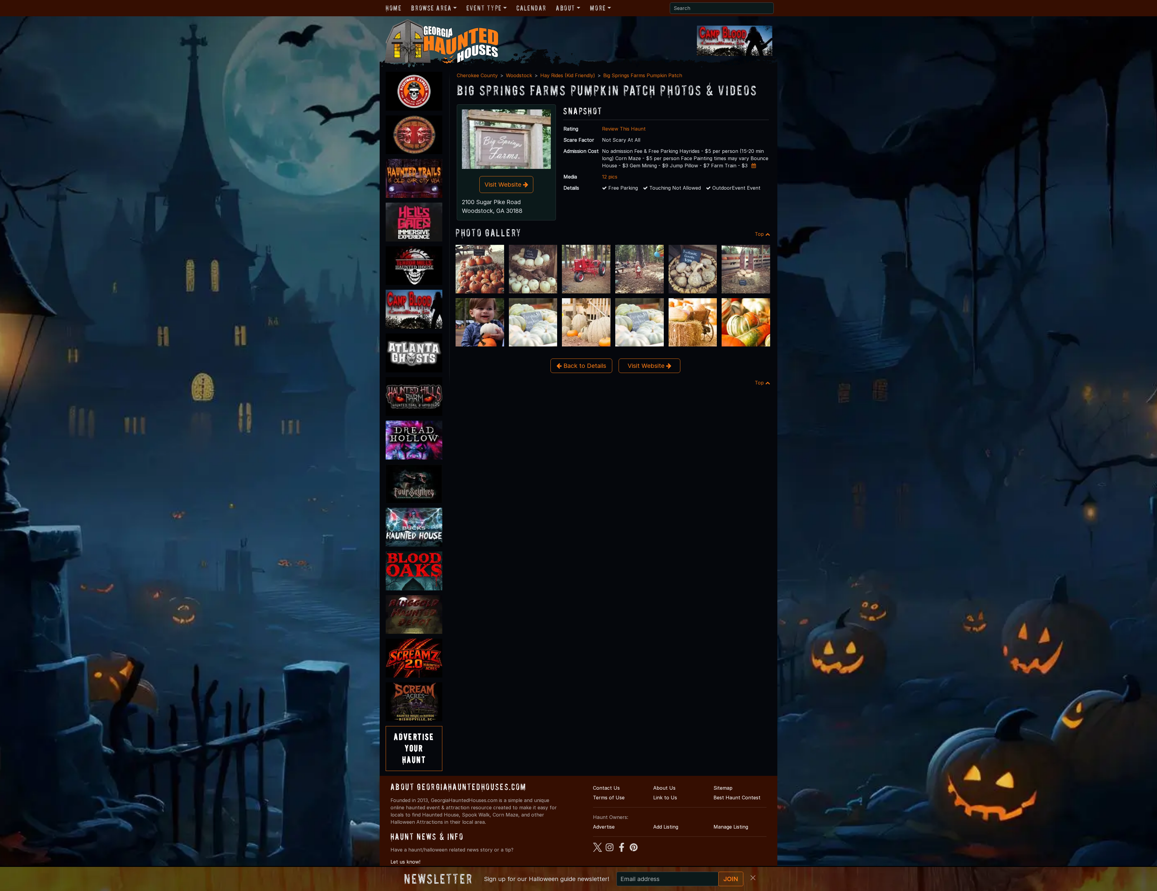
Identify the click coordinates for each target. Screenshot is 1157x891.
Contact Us (606, 788)
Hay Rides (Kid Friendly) (567, 75)
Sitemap (722, 788)
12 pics (609, 177)
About (565, 8)
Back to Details (584, 365)
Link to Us (665, 798)
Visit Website (503, 184)
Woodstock (519, 75)
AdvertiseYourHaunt (414, 748)
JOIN (730, 879)
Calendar (531, 8)
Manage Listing (730, 827)
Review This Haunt (624, 129)
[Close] (753, 877)
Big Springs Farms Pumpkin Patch (642, 75)
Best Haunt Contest (736, 798)
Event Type (484, 8)
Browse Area (431, 8)
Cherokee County (477, 75)
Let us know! (405, 862)
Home (393, 8)
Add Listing (665, 827)
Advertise (604, 827)
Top (760, 234)
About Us (664, 788)
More (598, 8)
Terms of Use (609, 798)
